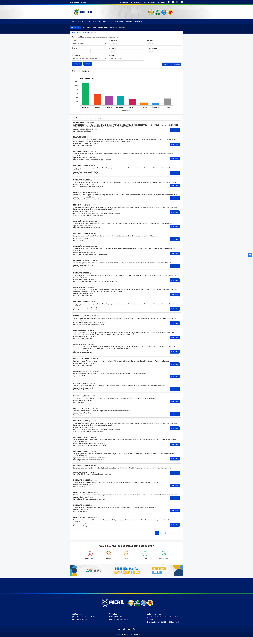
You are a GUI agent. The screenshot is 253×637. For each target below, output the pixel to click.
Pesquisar (77, 64)
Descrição (113, 48)
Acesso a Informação (83, 32)
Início (73, 32)
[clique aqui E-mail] (119, 629)
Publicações (139, 21)
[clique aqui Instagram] (133, 629)
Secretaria (76, 55)
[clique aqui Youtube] (129, 629)
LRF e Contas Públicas (115, 21)
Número (150, 40)
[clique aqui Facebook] (124, 629)
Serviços (128, 21)
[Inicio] (73, 21)
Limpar (88, 64)
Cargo (112, 55)
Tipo (74, 40)
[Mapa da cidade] (126, 585)
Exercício (113, 40)
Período (75, 48)
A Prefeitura (80, 21)
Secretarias (102, 21)
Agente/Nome (152, 48)
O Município (91, 21)
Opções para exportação (172, 64)
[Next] (178, 533)
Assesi (120, 634)
